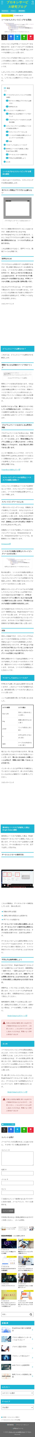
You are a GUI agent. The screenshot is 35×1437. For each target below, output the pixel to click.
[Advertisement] (17, 325)
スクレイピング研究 (7, 15)
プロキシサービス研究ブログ (17, 4)
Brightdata (5, 10)
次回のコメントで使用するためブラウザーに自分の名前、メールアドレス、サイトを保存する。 (17, 1201)
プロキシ (13, 10)
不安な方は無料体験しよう (17, 158)
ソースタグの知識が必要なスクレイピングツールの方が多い (20, 136)
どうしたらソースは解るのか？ (16, 110)
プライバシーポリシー (22, 1425)
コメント (5, 1150)
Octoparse (5, 544)
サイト (3, 1189)
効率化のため (13, 106)
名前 (4, 1169)
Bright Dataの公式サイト (16, 1016)
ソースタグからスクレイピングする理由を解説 (18, 96)
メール (4, 1179)
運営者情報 (22, 10)
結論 (10, 141)
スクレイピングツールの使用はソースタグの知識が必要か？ (18, 127)
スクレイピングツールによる (18, 132)
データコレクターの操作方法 (18, 154)
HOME (4, 1417)
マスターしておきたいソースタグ (16, 145)
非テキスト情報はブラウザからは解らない (20, 102)
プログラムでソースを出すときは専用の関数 (20, 121)
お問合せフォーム (18, 1428)
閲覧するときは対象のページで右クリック (20, 115)
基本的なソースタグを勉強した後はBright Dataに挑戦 (17, 150)
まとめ (8, 162)
